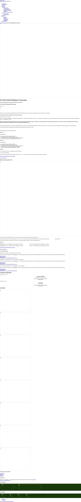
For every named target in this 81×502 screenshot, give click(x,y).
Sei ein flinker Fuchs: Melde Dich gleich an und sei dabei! (7, 156)
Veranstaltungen (4, 22)
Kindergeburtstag (6, 14)
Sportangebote (4, 3)
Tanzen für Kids (6, 7)
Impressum (3, 499)
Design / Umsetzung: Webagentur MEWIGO (6, 501)
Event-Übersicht (6, 13)
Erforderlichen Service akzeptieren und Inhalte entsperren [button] (8, 257)
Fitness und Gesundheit (7, 10)
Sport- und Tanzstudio (3, 6)
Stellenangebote (6, 18)
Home (1, 22)
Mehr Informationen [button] (3, 256)
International (5, 19)
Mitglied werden (4, 21)
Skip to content (2, 0)
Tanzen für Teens (6, 8)
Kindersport (5, 11)
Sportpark (3, 5)
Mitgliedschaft (6, 20)
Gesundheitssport (4, 4)
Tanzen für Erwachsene (7, 9)
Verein (3, 16)
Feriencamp (3, 15)
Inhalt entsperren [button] (2, 263)
